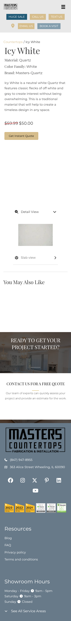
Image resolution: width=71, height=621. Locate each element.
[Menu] (63, 7)
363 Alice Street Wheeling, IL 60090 (37, 467)
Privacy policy (15, 552)
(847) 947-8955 (21, 460)
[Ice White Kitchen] (17, 185)
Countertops (13, 42)
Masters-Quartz (29, 73)
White (31, 66)
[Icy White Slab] (43, 159)
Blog (8, 538)
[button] (26, 26)
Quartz (25, 60)
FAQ (7, 545)
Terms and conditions (21, 559)
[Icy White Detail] (17, 159)
